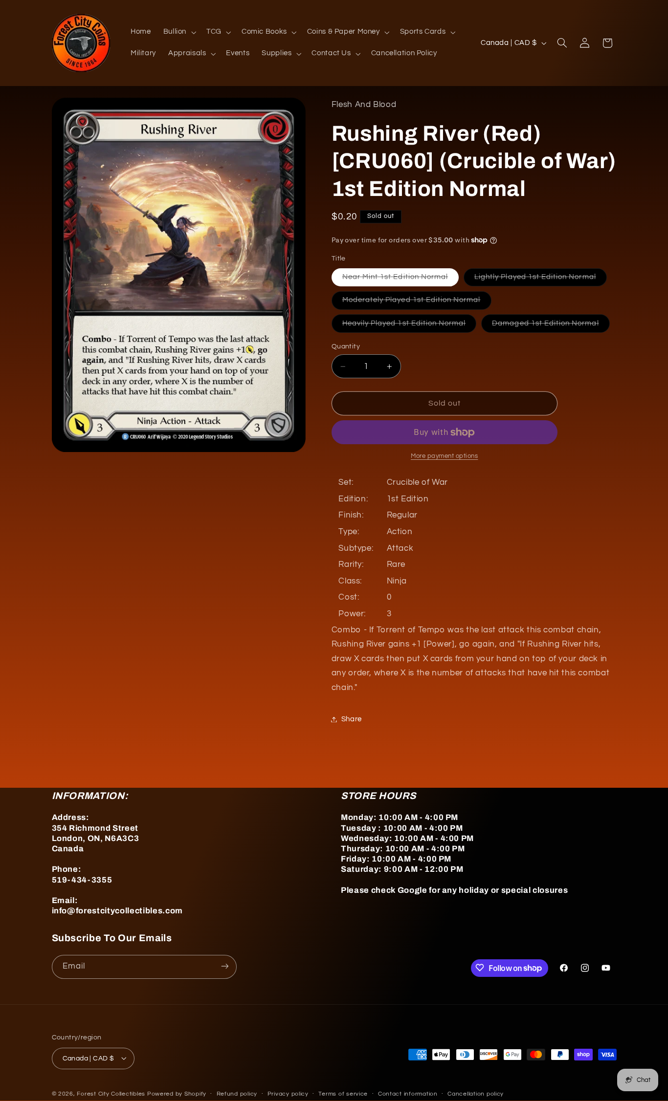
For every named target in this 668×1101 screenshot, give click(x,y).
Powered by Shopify (176, 1093)
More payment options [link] (444, 456)
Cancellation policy (475, 1094)
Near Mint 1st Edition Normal (400, 279)
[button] (178, 32)
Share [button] (351, 719)
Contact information (408, 1094)
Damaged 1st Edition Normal (550, 326)
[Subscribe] (224, 966)
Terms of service (343, 1094)
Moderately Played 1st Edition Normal (416, 303)
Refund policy (237, 1094)
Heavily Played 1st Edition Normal (409, 326)
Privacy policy (288, 1094)
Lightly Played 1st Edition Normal (540, 279)
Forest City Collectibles (111, 1093)
